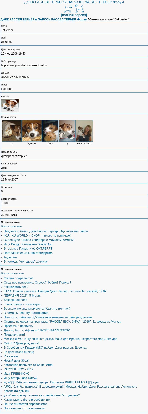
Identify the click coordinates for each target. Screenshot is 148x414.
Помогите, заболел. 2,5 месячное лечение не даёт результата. (48, 317)
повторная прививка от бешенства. (28, 365)
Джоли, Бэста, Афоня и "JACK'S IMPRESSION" (37, 330)
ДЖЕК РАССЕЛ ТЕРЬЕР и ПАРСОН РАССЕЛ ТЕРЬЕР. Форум (74, 2)
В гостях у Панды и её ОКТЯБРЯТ (28, 248)
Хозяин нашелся (15, 300)
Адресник (10, 257)
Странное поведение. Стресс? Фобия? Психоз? (37, 282)
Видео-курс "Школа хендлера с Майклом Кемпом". (39, 240)
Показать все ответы (12, 273)
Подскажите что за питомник (24, 408)
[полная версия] (74, 15)
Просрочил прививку (18, 326)
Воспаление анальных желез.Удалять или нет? (37, 308)
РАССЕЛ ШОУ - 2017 (18, 369)
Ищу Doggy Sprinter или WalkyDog (28, 244)
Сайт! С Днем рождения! (21, 343)
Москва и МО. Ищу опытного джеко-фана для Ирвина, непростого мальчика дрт (60, 339)
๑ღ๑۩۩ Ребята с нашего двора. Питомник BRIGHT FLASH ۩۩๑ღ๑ (51, 382)
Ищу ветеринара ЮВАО (20, 378)
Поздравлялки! (14, 334)
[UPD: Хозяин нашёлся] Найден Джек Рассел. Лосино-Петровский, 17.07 (55, 291)
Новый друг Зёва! (16, 360)
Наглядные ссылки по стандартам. (28, 253)
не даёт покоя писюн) (19, 352)
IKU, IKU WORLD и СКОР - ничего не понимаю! (37, 235)
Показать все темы (11, 226)
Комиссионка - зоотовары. (22, 304)
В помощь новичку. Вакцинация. (26, 313)
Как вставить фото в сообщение (27, 399)
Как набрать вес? (16, 287)
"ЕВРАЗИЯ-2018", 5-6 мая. (22, 295)
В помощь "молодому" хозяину (26, 261)
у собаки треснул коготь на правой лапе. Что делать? (42, 395)
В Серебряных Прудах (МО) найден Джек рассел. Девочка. (45, 347)
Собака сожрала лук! (18, 278)
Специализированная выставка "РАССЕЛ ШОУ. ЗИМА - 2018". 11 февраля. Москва (62, 321)
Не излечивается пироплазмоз (25, 404)
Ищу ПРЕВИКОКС (16, 373)
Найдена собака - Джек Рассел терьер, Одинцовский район (46, 231)
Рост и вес (11, 356)
